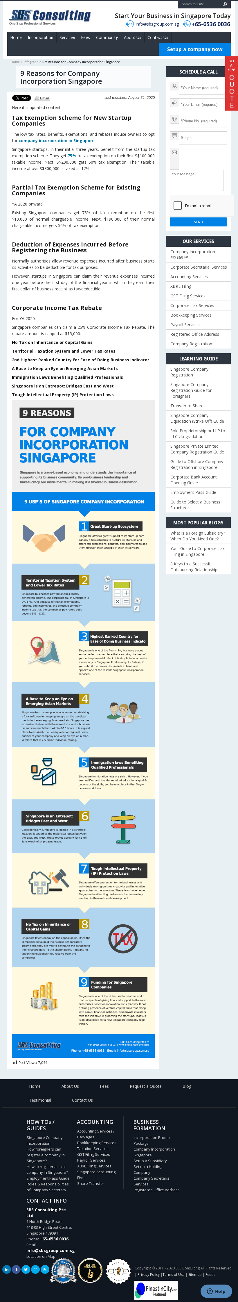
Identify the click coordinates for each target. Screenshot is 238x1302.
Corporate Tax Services (192, 305)
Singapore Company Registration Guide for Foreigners (191, 390)
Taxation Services (93, 1148)
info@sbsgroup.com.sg (157, 24)
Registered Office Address (194, 334)
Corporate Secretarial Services (198, 267)
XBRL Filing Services (94, 1166)
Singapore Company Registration (189, 372)
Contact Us (157, 37)
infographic (32, 62)
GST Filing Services (187, 296)
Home (16, 37)
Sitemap (195, 1274)
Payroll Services (185, 324)
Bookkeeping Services (191, 315)
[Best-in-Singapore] (118, 1282)
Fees (85, 37)
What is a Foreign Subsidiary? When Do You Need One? (197, 536)
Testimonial (40, 1100)
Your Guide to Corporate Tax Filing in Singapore (197, 551)
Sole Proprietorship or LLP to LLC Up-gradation (197, 433)
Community (107, 37)
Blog (187, 1086)
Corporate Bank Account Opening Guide (193, 479)
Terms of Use (174, 1274)
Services (67, 37)
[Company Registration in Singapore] (90, 1281)
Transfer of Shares (187, 405)
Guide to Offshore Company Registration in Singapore (196, 464)
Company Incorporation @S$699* (192, 254)
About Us (132, 37)
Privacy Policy (149, 1274)
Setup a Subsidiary (150, 1160)
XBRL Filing (180, 286)
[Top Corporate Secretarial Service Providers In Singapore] (63, 1284)
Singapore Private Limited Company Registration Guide (197, 449)
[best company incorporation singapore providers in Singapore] (156, 1298)
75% (72, 155)
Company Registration (191, 344)
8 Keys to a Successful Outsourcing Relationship (193, 566)
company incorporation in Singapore (57, 140)
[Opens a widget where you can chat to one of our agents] (216, 1292)
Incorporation (40, 37)
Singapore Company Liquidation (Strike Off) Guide (197, 418)
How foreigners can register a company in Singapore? (46, 1154)
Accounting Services (189, 276)
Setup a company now (195, 49)
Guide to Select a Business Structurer (195, 504)
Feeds (210, 1274)
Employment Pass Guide (193, 492)
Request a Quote (146, 1086)
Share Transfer (90, 1183)
